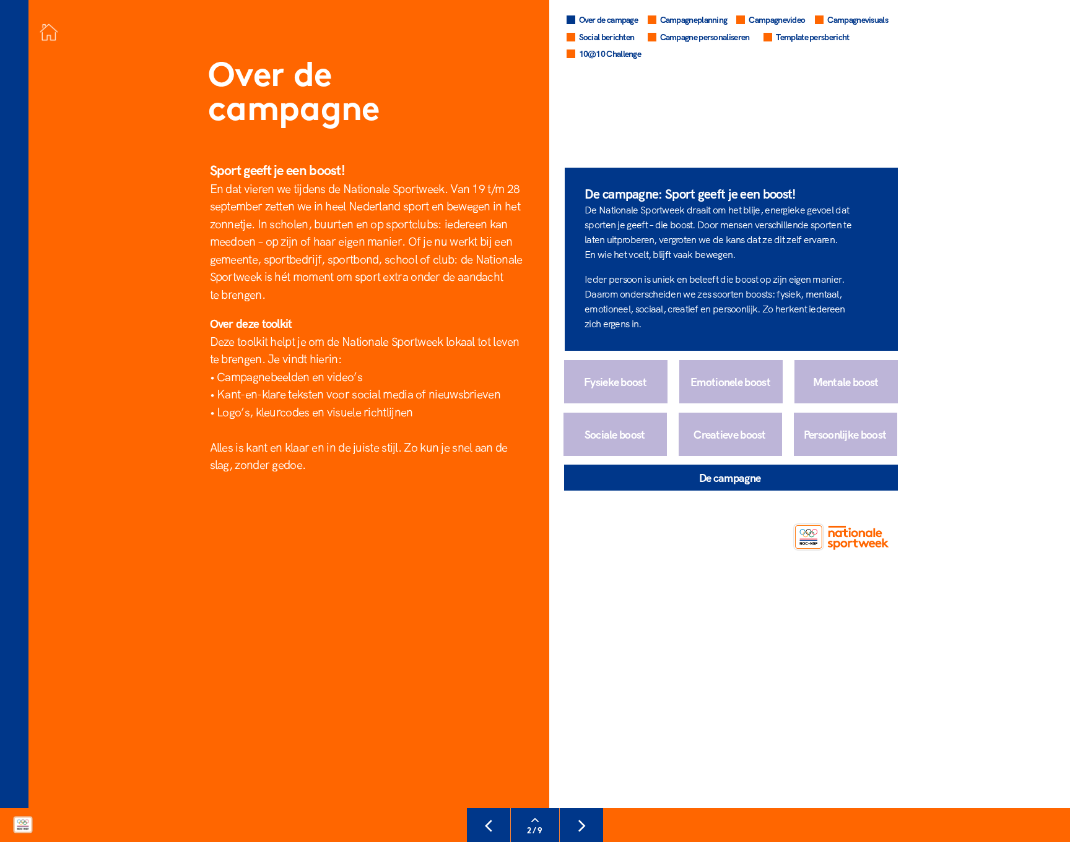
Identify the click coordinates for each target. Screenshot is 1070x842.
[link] (828, 39)
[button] (845, 434)
